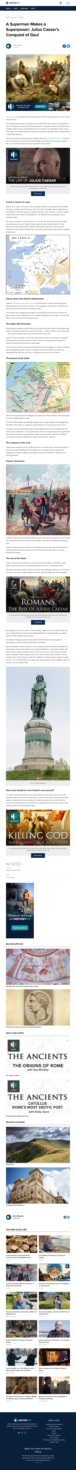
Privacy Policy (54, 1438)
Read (15, 8)
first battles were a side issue (23, 303)
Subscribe (24, 8)
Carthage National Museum (15, 1205)
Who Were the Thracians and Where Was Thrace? (22, 986)
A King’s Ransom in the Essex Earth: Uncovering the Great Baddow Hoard (18, 1256)
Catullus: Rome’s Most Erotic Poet (17, 1116)
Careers (54, 1433)
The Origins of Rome (13, 1075)
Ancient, (9, 870)
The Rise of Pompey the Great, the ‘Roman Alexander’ (24, 1027)
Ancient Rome (16, 870)
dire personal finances (55, 138)
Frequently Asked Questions (54, 1424)
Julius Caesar (11, 117)
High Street (10, 1164)
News (54, 1431)
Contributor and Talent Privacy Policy (54, 1440)
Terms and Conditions (54, 1435)
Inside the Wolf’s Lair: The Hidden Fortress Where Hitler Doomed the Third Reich (20, 1369)
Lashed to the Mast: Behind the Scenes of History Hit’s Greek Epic (19, 1285)
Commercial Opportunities (54, 1429)
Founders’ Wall (54, 1442)
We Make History (54, 1427)
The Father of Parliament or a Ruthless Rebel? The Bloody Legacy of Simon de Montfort (21, 1397)
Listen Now (38, 622)
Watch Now (38, 194)
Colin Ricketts (17, 45)
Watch (8, 8)
